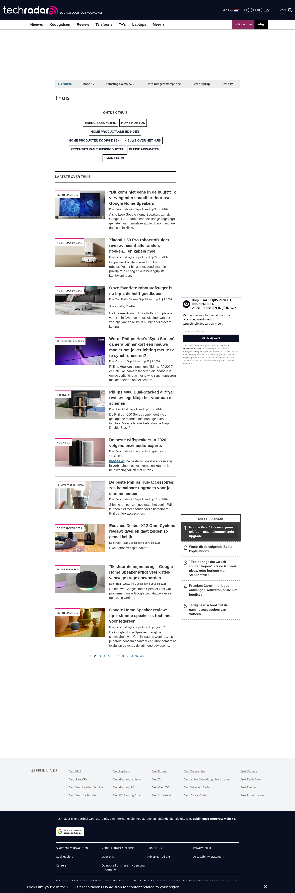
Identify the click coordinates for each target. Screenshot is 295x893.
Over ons (108, 856)
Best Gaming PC (123, 787)
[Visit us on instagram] (259, 10)
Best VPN (75, 771)
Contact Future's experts (118, 848)
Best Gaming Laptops (127, 779)
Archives (137, 656)
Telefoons (104, 24)
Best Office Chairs (196, 795)
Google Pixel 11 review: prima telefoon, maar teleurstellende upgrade (211, 532)
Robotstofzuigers (69, 242)
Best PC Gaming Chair (127, 795)
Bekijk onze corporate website (214, 819)
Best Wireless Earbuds (199, 787)
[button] (286, 10)
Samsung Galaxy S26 (120, 84)
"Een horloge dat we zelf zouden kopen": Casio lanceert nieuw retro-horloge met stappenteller (212, 568)
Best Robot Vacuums (254, 795)
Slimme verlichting (70, 341)
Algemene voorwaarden (72, 848)
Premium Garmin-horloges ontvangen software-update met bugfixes (213, 590)
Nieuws (36, 24)
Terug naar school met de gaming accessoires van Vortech (208, 609)
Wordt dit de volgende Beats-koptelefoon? (211, 549)
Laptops (139, 24)
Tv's (122, 24)
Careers (61, 865)
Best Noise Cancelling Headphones (207, 779)
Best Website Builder (83, 795)
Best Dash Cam (250, 779)
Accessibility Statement (208, 856)
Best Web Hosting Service (86, 787)
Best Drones (248, 787)
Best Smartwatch (163, 795)
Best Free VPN (78, 779)
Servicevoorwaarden (192, 348)
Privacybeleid (202, 848)
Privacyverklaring (191, 351)
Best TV (156, 779)
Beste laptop (201, 84)
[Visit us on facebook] (246, 10)
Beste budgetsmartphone (163, 84)
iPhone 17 (87, 84)
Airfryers (63, 395)
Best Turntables (194, 771)
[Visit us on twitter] (253, 10)
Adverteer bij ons (159, 856)
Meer (157, 24)
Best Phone (159, 771)
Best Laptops (121, 771)
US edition (112, 887)
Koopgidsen (59, 24)
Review (83, 24)
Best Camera (248, 771)
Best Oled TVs (161, 787)
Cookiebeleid (64, 856)
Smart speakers (67, 195)
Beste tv (227, 84)
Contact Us (155, 848)
